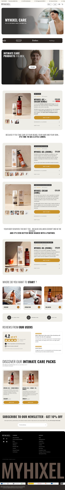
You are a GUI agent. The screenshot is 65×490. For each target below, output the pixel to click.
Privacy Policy (41, 443)
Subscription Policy (42, 453)
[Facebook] (7, 442)
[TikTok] (7, 439)
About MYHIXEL (16, 437)
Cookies (40, 444)
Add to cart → (47, 117)
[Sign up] (45, 425)
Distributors (15, 443)
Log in (55, 4)
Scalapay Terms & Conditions (44, 452)
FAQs (40, 437)
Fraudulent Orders (42, 450)
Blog (14, 441)
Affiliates (14, 444)
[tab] (7, 121)
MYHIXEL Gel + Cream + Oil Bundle (29, 388)
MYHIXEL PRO (15, 446)
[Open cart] (62, 4)
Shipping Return (42, 439)
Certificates (15, 452)
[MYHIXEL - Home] (6, 4)
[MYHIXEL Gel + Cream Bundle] (11, 378)
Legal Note (41, 441)
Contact (14, 448)
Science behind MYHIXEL (17, 439)
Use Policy (41, 448)
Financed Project (16, 450)
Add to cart (11, 402)
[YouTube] (4, 442)
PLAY (33, 67)
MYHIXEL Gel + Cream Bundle (11, 388)
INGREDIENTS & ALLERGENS (40, 170)
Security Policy (42, 446)
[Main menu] (59, 4)
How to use (37, 125)
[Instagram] (4, 439)
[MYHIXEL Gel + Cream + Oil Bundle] (30, 378)
